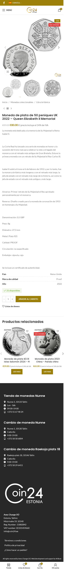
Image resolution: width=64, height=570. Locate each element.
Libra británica (43, 102)
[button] (5, 47)
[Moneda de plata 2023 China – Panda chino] (47, 341)
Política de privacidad (14, 545)
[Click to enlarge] (7, 71)
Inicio (4, 102)
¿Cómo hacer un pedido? (15, 550)
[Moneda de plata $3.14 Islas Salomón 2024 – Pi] (16, 341)
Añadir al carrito (28, 299)
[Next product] (11, 108)
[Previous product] (4, 108)
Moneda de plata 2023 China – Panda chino (47, 360)
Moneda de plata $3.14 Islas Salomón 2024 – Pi (17, 360)
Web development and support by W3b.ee (46, 559)
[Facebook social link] (4, 3)
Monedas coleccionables (22, 102)
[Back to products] (7, 108)
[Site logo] (32, 10)
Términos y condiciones (15, 540)
